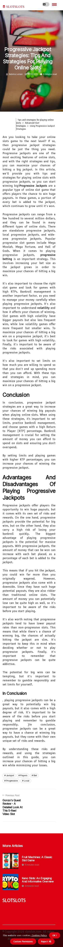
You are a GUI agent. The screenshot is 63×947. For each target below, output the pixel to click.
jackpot (10, 775)
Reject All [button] (46, 941)
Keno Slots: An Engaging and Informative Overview (38, 880)
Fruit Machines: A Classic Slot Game (37, 859)
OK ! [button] (54, 935)
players (23, 775)
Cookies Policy (39, 935)
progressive (12, 780)
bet (35, 775)
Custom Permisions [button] (23, 941)
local (26, 780)
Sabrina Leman (16, 74)
